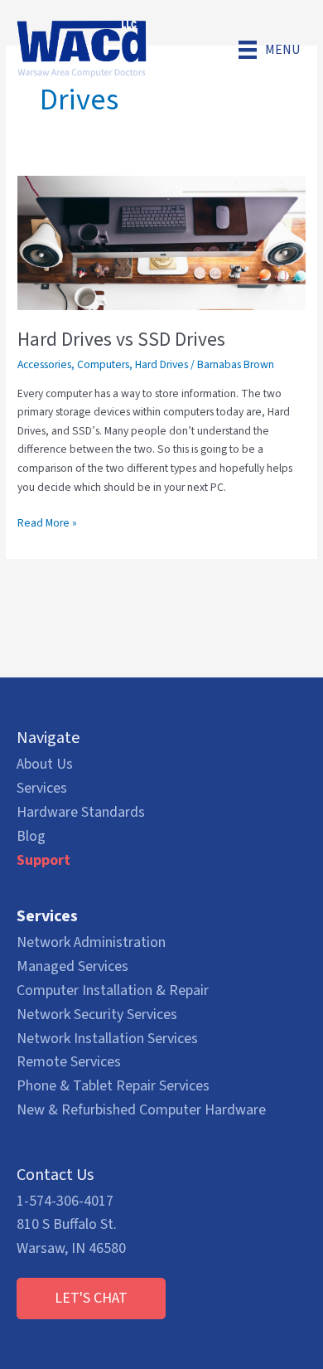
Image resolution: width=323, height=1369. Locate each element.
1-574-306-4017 (65, 1201)
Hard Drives (161, 364)
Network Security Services (97, 1014)
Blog (31, 836)
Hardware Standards (81, 812)
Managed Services (72, 966)
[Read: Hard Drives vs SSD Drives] (161, 242)
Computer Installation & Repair (113, 990)
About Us (45, 764)
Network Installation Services (107, 1038)
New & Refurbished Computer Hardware (141, 1110)
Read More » (47, 523)
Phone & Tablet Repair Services (113, 1085)
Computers (103, 364)
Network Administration (91, 942)
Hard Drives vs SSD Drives (121, 339)
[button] (91, 1298)
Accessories (44, 364)
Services (42, 788)
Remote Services (69, 1061)
